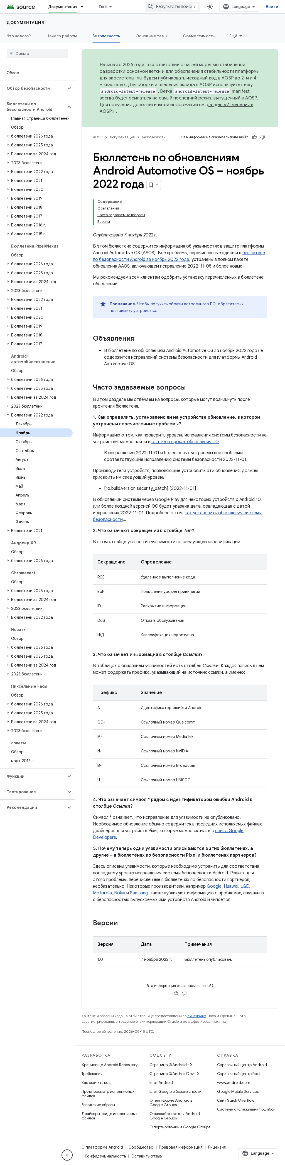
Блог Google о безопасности (175, 1091)
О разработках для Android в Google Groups (175, 1116)
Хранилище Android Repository (109, 1064)
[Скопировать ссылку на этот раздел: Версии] (123, 923)
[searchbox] (37, 53)
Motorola (102, 893)
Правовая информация (180, 1147)
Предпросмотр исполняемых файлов (108, 1093)
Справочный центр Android (242, 1064)
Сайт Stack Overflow (235, 1100)
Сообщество (141, 1147)
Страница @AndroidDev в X (174, 1073)
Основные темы (151, 35)
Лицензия (217, 1147)
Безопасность (106, 35)
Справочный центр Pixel (238, 1073)
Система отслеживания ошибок (246, 1109)
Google (214, 886)
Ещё (103, 6)
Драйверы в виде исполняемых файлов (109, 1116)
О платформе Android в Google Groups (170, 1102)
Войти (272, 6)
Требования (92, 1073)
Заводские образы (98, 1104)
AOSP (97, 137)
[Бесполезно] (263, 137)
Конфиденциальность (105, 1156)
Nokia (119, 893)
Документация (62, 6)
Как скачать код (96, 1082)
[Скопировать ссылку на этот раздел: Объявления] (139, 339)
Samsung (139, 893)
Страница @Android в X (171, 1064)
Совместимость (199, 35)
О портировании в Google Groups (179, 1126)
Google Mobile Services (238, 1091)
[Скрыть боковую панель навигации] (67, 1155)
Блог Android (161, 1082)
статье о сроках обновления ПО (185, 442)
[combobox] (172, 7)
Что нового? (19, 35)
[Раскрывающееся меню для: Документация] (84, 6)
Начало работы (61, 35)
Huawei (231, 886)
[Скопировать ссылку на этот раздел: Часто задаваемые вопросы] (191, 388)
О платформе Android (102, 1147)
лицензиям (196, 1016)
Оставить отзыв (146, 1156)
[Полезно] (254, 137)
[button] (33, 88)
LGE (244, 886)
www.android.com (233, 1082)
